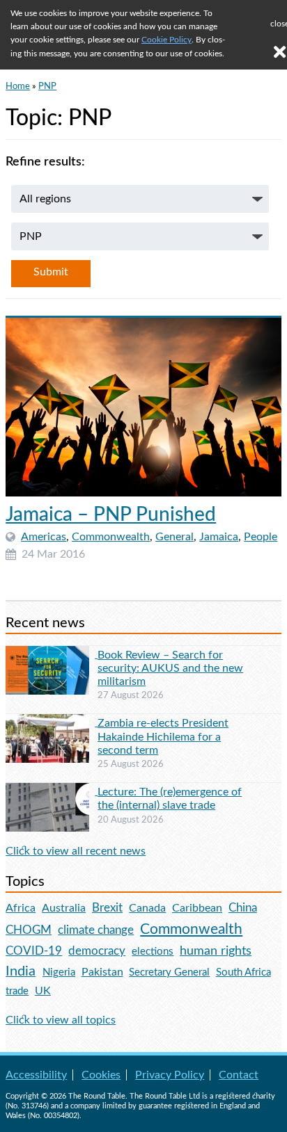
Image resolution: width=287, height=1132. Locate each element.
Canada (147, 908)
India (21, 971)
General (174, 536)
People (260, 536)
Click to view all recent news (76, 851)
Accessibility (36, 1075)
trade (17, 991)
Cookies (101, 1075)
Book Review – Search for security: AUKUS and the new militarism (170, 668)
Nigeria (58, 972)
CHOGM (29, 930)
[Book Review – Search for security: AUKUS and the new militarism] (52, 654)
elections (152, 951)
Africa (21, 908)
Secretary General (169, 972)
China (242, 908)
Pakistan (102, 972)
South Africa (243, 972)
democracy (96, 951)
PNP (47, 86)
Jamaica (218, 536)
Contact (238, 1075)
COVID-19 (34, 951)
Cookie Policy (166, 39)
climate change (96, 930)
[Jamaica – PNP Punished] (143, 407)
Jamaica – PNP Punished (111, 514)
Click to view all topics (61, 1020)
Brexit (107, 908)
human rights (215, 951)
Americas (43, 536)
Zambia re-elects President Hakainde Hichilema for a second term (163, 736)
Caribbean (197, 908)
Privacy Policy (169, 1075)
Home (18, 86)
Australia (64, 908)
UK (43, 990)
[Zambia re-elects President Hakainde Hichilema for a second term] (52, 722)
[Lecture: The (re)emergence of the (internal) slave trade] (52, 791)
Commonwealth (111, 536)
